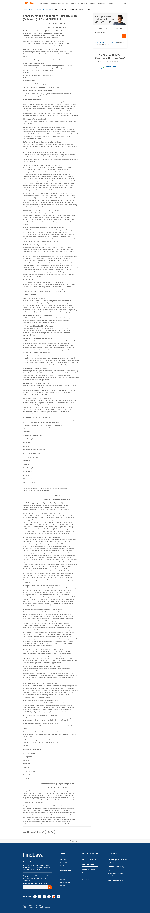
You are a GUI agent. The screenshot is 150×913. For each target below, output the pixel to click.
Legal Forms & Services (89, 859)
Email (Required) (100, 32)
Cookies (47, 907)
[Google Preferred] (58, 896)
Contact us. (40, 869)
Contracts (38, 9)
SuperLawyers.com (113, 866)
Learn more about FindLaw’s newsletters (106, 42)
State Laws (85, 873)
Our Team (63, 859)
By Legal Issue (64, 879)
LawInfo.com (112, 880)
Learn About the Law (88, 869)
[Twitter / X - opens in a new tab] (44, 896)
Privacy (31, 907)
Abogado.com (112, 873)
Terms (24, 907)
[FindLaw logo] (29, 3)
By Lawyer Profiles (65, 882)
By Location (63, 876)
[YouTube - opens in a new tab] (39, 896)
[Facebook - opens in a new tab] (35, 896)
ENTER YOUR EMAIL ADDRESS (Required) (35, 884)
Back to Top (76, 841)
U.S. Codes (85, 879)
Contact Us (63, 865)
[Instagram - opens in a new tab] (49, 896)
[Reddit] (53, 896)
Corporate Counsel (28, 9)
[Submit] (124, 36)
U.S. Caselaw (86, 876)
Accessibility (63, 862)
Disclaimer (39, 907)
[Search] (125, 3)
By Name (62, 885)
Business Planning (48, 9)
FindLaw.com (112, 859)
